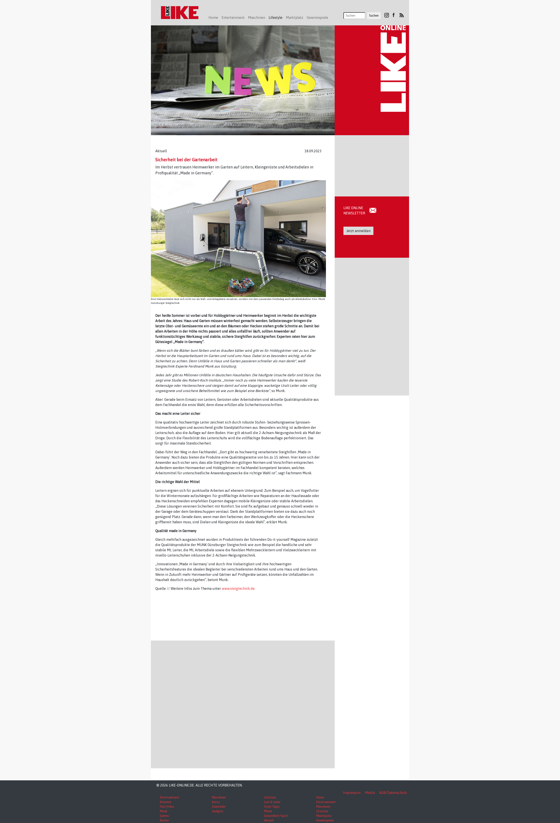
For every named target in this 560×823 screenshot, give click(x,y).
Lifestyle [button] (275, 17)
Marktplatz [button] (294, 17)
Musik (163, 811)
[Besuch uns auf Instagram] (386, 15)
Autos (216, 802)
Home (213, 17)
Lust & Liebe (272, 802)
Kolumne (165, 802)
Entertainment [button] (233, 17)
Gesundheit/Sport (276, 816)
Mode (268, 811)
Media (370, 793)
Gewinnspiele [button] (317, 17)
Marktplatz (324, 816)
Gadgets (217, 811)
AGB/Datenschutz (393, 793)
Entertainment (169, 797)
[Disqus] (242, 703)
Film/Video (167, 806)
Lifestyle (270, 797)
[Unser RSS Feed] (402, 15)
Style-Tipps (272, 806)
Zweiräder (219, 806)
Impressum (351, 793)
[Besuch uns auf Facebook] (393, 15)
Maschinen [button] (256, 17)
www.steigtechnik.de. (238, 588)
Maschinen (219, 797)
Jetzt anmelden (358, 231)
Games (164, 816)
